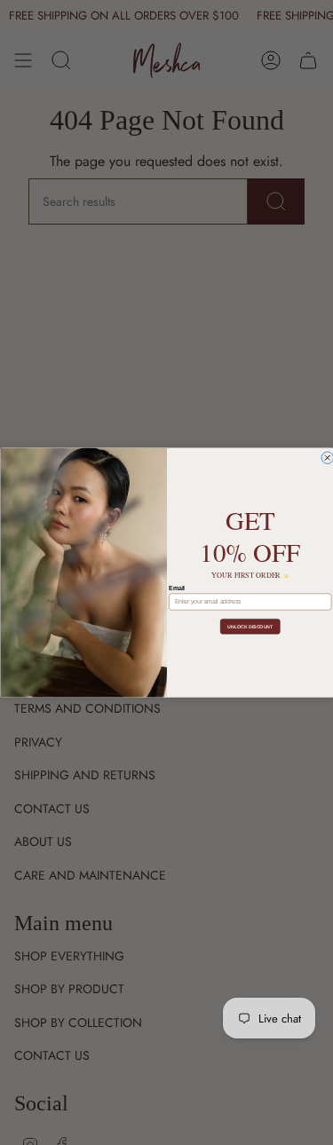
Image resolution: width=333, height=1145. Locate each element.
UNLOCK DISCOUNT (250, 626)
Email (177, 587)
